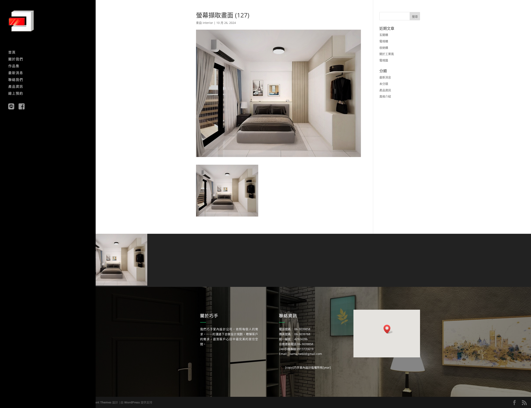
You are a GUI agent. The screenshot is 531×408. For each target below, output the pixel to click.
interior (208, 23)
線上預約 (15, 94)
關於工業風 (386, 54)
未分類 (383, 84)
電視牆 (383, 60)
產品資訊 (15, 87)
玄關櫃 (383, 35)
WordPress (132, 402)
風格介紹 (385, 96)
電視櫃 (383, 41)
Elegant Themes (100, 402)
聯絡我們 (15, 80)
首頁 (12, 53)
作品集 (13, 66)
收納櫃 (383, 48)
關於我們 (15, 59)
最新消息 (15, 73)
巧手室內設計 (302, 367)
